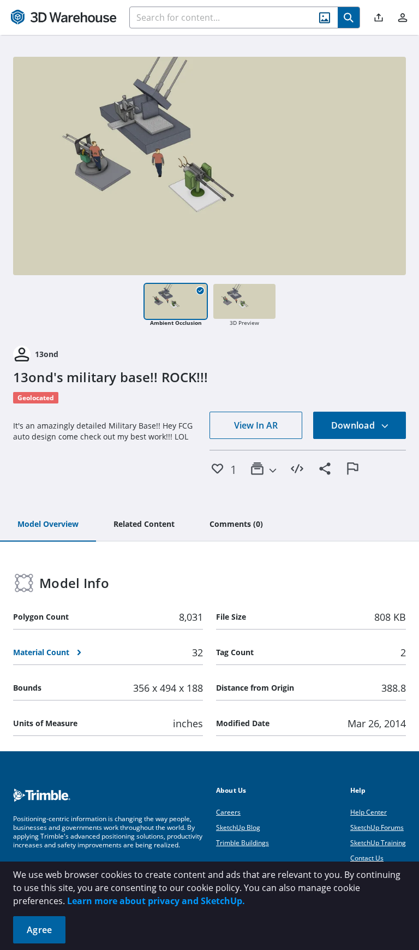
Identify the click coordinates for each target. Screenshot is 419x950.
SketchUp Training (378, 842)
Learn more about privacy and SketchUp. (156, 901)
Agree (39, 930)
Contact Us (367, 858)
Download (354, 425)
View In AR (256, 425)
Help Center (368, 812)
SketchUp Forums (377, 827)
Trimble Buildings (242, 842)
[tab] (48, 525)
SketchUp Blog (238, 827)
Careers (228, 812)
